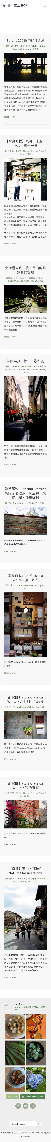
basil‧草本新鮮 (15, 5)
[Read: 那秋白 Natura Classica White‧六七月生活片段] (25, 724)
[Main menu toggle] (45, 6)
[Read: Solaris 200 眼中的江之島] (25, 66)
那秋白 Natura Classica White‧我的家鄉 (25, 785)
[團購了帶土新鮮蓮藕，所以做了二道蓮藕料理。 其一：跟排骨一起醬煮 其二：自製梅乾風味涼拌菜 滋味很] (15, 1079)
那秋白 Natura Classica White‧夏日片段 (25, 577)
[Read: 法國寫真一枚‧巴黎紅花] (25, 408)
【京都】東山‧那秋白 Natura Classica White (25, 870)
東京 (28, 45)
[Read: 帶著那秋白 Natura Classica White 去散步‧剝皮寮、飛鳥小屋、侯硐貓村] (25, 520)
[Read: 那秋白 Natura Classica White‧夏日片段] (25, 624)
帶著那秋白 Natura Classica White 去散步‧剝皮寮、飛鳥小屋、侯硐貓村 (25, 493)
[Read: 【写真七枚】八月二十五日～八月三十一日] (25, 178)
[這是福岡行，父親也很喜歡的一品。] (36, 1026)
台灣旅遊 (9, 793)
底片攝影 (9, 150)
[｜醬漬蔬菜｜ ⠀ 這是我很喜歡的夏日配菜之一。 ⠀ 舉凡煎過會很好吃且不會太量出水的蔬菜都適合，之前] (15, 1053)
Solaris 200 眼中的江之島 (25, 40)
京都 (7, 878)
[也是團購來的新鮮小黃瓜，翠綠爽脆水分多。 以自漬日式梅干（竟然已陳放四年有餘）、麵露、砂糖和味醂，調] (36, 1053)
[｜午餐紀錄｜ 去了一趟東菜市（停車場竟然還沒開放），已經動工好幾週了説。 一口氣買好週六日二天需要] (15, 1026)
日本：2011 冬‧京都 (20, 878)
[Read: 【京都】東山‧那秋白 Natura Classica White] (25, 917)
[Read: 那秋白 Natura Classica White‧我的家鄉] (25, 813)
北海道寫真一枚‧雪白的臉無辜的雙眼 (25, 270)
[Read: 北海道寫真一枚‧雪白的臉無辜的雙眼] (25, 298)
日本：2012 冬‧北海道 (24, 277)
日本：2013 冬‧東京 (15, 45)
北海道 (9, 277)
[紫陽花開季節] (36, 1079)
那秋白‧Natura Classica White (29, 150)
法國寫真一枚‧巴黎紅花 (25, 360)
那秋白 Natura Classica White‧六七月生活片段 (25, 699)
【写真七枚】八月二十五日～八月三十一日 (25, 143)
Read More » (10, 116)
